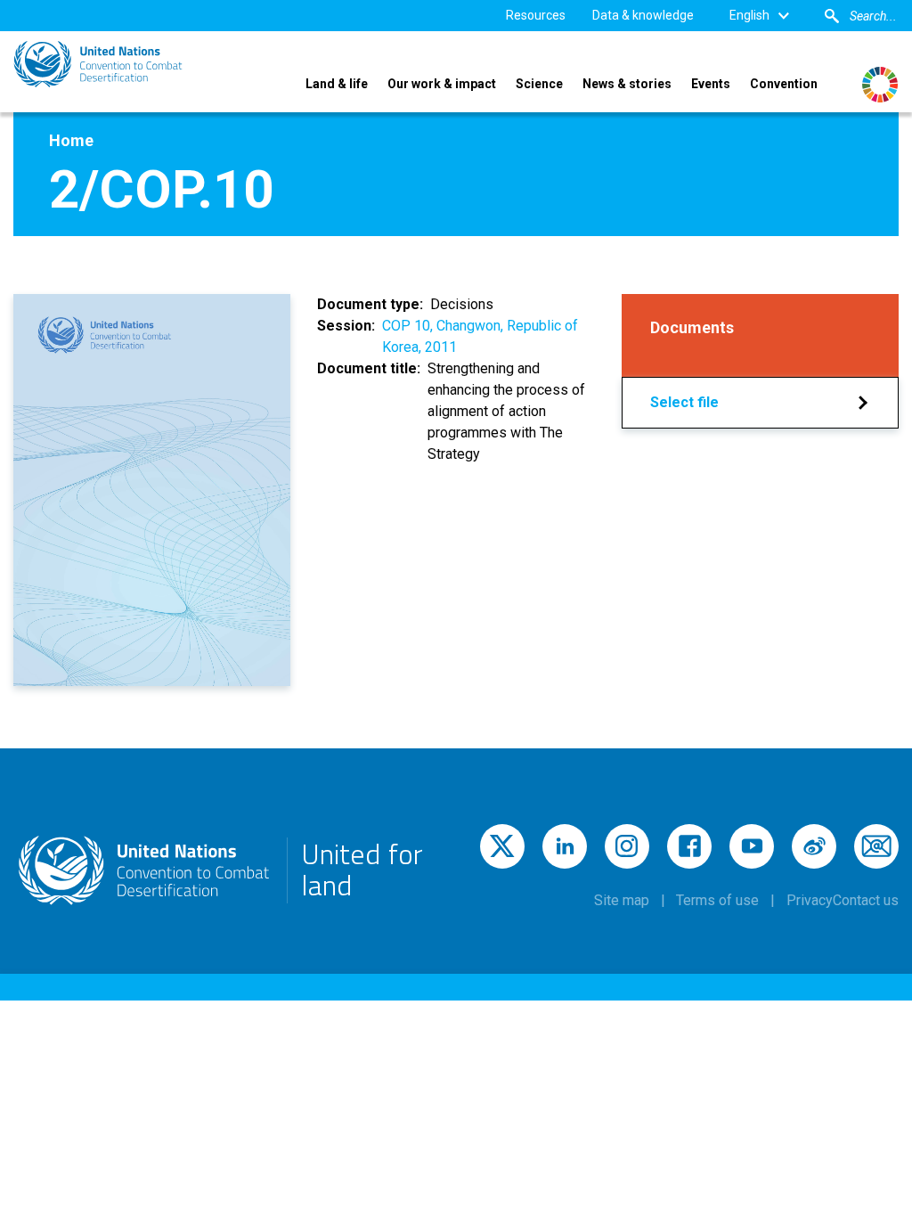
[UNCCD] (98, 64)
